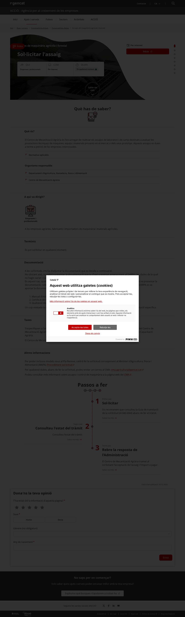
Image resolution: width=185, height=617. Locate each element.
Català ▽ (54, 280)
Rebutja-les (105, 327)
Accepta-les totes (80, 327)
